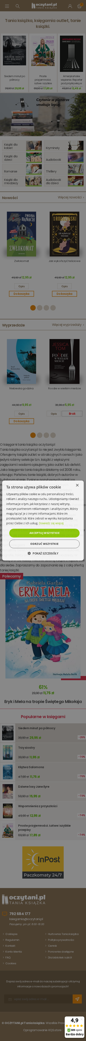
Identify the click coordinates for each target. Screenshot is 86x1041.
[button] (43, 553)
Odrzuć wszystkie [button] (44, 544)
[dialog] (43, 520)
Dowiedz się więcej (51, 523)
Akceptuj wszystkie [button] (44, 533)
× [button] (77, 485)
